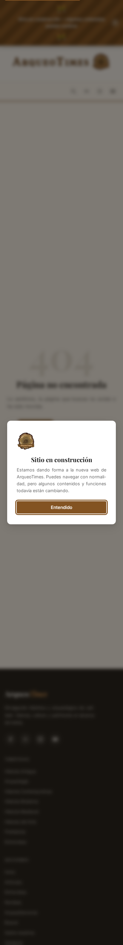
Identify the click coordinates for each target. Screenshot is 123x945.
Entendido (61, 507)
